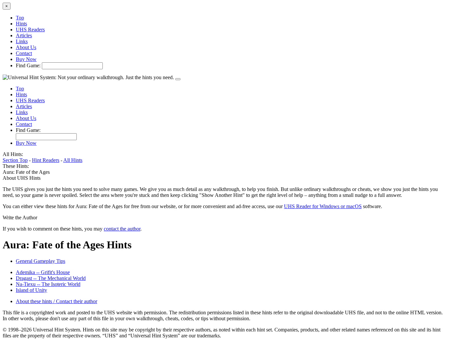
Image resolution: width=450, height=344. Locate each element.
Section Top (15, 160)
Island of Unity (31, 290)
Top (20, 17)
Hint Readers (45, 160)
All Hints (72, 160)
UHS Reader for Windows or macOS (323, 206)
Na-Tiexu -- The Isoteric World (48, 284)
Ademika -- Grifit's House (43, 272)
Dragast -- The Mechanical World (51, 278)
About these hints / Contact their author (56, 301)
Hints (21, 23)
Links (22, 41)
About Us (26, 47)
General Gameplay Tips (40, 261)
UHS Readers (30, 29)
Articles (24, 35)
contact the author (122, 229)
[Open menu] (178, 79)
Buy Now (26, 59)
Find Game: (28, 65)
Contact (24, 53)
